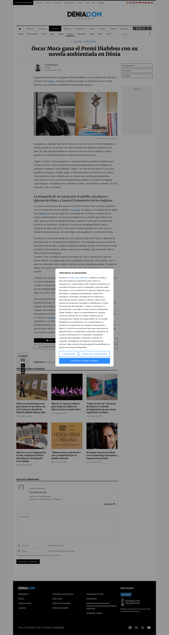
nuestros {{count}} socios (79, 278)
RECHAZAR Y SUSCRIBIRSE (94, 354)
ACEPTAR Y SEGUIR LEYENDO (84, 361)
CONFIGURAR (68, 354)
